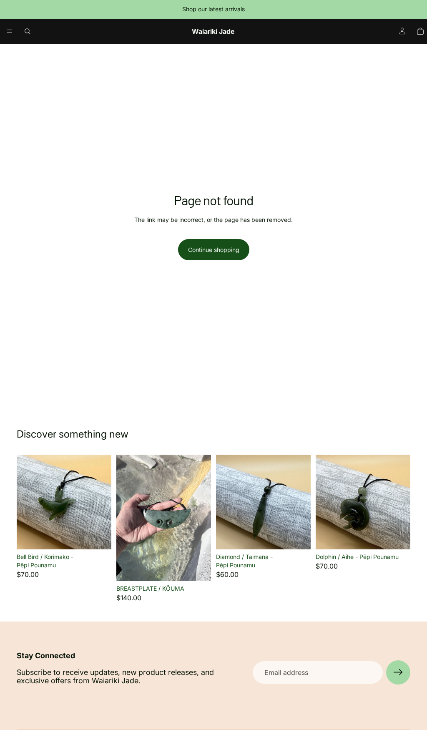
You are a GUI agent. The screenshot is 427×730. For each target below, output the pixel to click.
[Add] (98, 536)
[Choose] (198, 568)
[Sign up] (398, 672)
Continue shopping (213, 249)
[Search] (27, 31)
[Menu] (9, 31)
